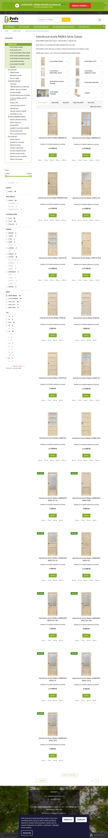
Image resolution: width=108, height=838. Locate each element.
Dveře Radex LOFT (16, 50)
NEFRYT (12, 269)
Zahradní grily (14, 108)
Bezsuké (12, 206)
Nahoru (42, 781)
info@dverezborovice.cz (55, 796)
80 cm (52, 160)
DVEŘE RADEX (12, 44)
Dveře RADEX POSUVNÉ (17, 64)
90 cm (57, 160)
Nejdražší (66, 103)
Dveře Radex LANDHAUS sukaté (20, 56)
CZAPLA (12, 236)
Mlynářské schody (15, 75)
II (10, 337)
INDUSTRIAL (13, 308)
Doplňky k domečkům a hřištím (19, 128)
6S (10, 325)
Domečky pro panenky (17, 142)
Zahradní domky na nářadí (18, 111)
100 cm (64, 160)
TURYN (11, 284)
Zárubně (12, 67)
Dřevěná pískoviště (16, 131)
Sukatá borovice (15, 209)
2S (10, 316)
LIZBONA (12, 248)
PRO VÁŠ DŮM (12, 70)
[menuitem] (10, 27)
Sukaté (12, 200)
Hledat (66, 19)
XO (10, 343)
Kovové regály (14, 78)
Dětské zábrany (15, 139)
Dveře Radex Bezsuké (17, 61)
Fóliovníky (13, 84)
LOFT (11, 251)
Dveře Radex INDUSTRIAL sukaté (20, 53)
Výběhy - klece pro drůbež (18, 90)
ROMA (11, 275)
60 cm (40, 160)
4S (10, 319)
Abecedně (91, 103)
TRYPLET (12, 281)
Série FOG (13, 302)
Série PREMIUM (14, 299)
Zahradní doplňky (15, 92)
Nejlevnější (55, 103)
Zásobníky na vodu (16, 114)
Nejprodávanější (78, 103)
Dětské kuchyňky (15, 145)
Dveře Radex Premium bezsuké (20, 58)
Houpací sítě (14, 103)
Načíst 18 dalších (69, 775)
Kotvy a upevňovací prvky (18, 134)
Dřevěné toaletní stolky (17, 154)
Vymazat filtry (17, 366)
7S (10, 352)
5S (10, 328)
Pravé (12, 221)
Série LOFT (13, 305)
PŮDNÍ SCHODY (14, 73)
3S (10, 361)
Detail (52, 155)
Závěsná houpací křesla (17, 105)
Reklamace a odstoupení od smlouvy (54, 813)
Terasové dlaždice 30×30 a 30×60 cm (18, 99)
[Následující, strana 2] (97, 781)
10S (11, 355)
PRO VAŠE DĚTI (12, 137)
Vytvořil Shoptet (99, 835)
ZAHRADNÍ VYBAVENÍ (14, 81)
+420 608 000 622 (55, 799)
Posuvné (12, 224)
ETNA (11, 239)
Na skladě (12, 183)
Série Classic (14, 296)
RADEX (12, 192)
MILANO (12, 266)
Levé (11, 218)
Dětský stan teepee (16, 159)
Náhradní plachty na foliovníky (20, 87)
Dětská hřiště (14, 125)
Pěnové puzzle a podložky (18, 156)
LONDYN (12, 254)
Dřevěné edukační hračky (18, 151)
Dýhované (12, 203)
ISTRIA (11, 245)
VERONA (12, 287)
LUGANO (12, 257)
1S (11, 331)
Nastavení (27, 833)
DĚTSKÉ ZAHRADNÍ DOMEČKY (17, 117)
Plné (11, 322)
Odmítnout (68, 819)
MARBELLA (13, 263)
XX (10, 346)
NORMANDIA (13, 272)
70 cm (46, 160)
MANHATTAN (13, 260)
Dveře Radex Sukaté (16, 47)
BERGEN (12, 233)
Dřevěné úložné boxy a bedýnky (20, 95)
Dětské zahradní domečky (18, 120)
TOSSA (12, 278)
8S (10, 358)
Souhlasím (81, 819)
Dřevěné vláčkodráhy (16, 148)
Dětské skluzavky (15, 122)
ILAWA (11, 242)
